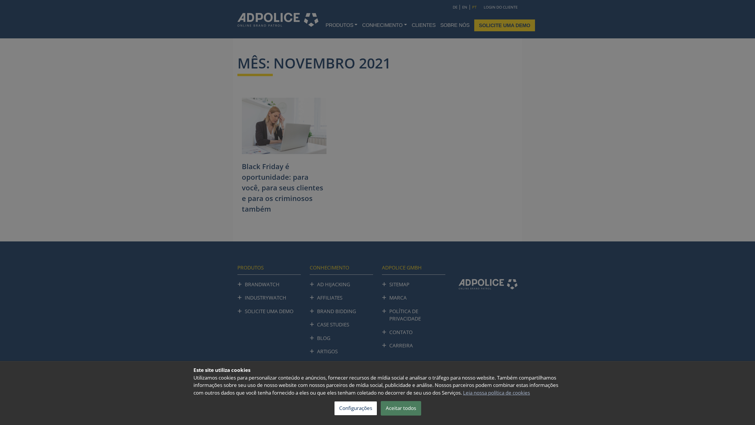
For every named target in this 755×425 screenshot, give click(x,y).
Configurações (355, 408)
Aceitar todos (401, 408)
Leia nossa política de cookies (496, 392)
